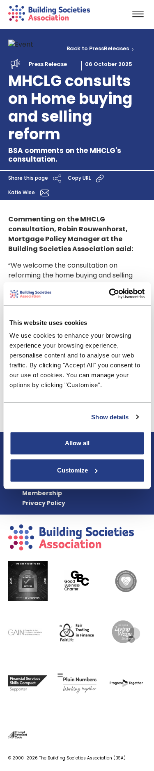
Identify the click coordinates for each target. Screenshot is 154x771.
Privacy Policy (43, 503)
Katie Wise (22, 192)
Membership (42, 493)
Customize (72, 470)
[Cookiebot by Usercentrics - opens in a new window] (110, 293)
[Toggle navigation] (138, 15)
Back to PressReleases (98, 48)
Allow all (77, 443)
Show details (110, 417)
